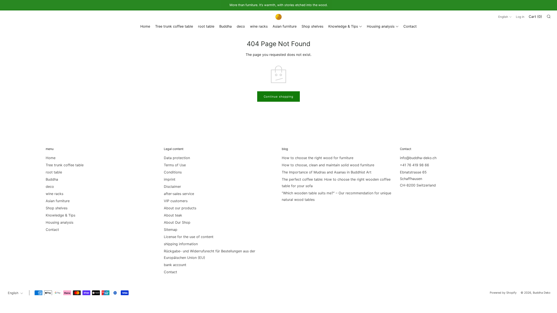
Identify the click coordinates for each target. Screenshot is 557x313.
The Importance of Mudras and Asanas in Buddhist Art (326, 172)
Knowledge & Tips (343, 26)
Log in (520, 16)
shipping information (181, 244)
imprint (169, 179)
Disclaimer (172, 186)
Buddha (225, 26)
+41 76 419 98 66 (414, 165)
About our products (180, 208)
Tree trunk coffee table (174, 26)
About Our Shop (177, 222)
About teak (173, 215)
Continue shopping (278, 96)
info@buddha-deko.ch (418, 158)
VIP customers (176, 201)
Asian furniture (285, 26)
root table (206, 26)
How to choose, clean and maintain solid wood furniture (328, 165)
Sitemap (170, 229)
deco (241, 26)
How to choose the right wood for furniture (317, 158)
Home (145, 26)
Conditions (173, 172)
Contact (410, 26)
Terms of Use (175, 165)
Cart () (535, 16)
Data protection (177, 158)
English (503, 16)
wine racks (259, 26)
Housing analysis (380, 26)
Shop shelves (312, 26)
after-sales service (179, 193)
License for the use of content (188, 237)
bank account (175, 265)
